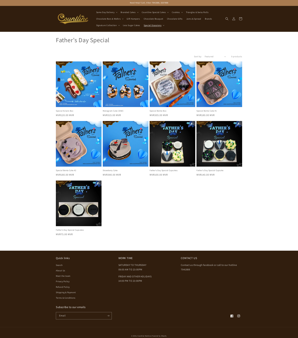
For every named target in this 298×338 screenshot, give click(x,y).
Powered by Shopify (159, 336)
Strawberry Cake (110, 170)
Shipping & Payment (66, 292)
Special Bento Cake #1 (206, 111)
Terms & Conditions (65, 297)
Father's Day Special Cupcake (210, 170)
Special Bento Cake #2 (66, 170)
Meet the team (63, 276)
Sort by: (197, 56)
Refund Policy (63, 287)
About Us (60, 270)
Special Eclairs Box (64, 111)
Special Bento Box (158, 111)
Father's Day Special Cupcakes (163, 170)
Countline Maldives (144, 336)
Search (59, 265)
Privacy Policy (62, 281)
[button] (106, 12)
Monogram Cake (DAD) (113, 111)
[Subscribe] (108, 315)
